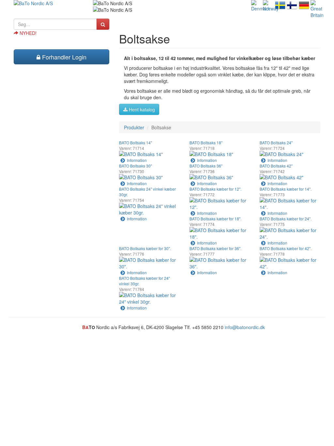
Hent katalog (141, 109)
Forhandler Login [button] (63, 57)
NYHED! (27, 33)
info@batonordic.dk (245, 327)
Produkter (134, 127)
